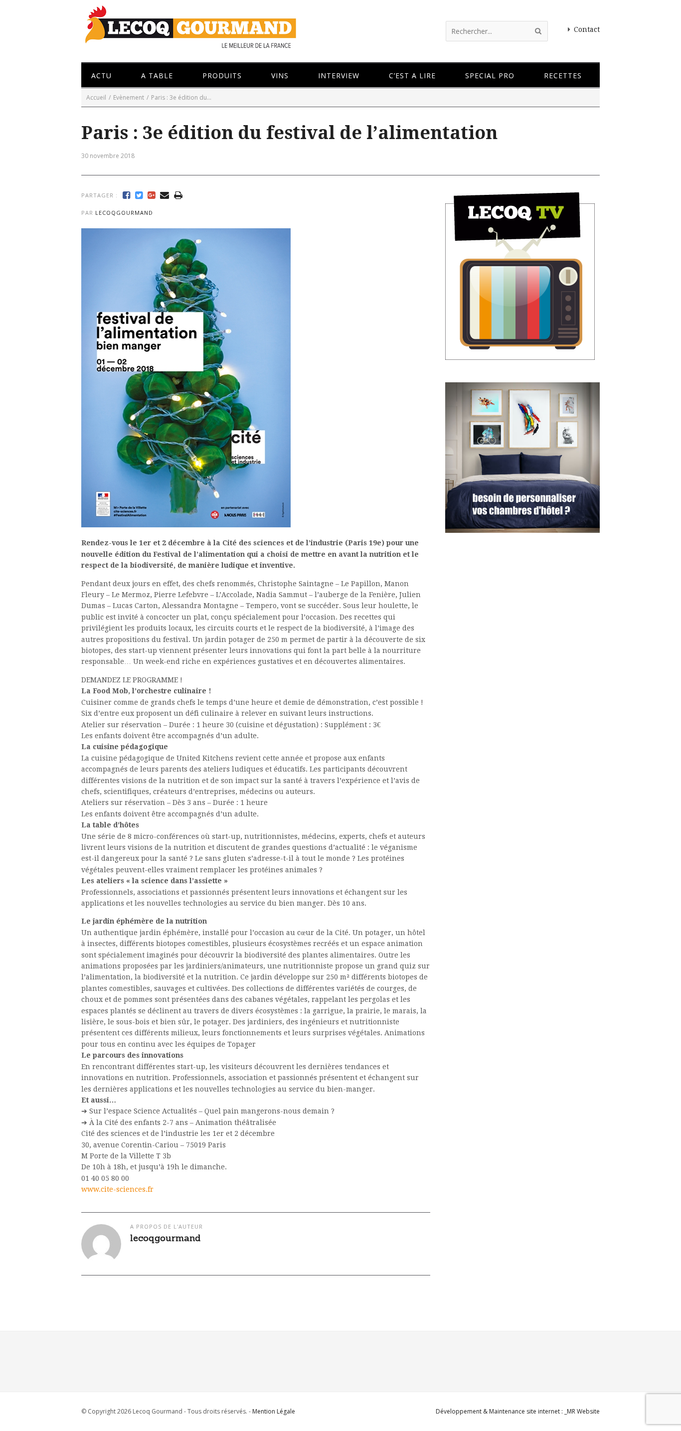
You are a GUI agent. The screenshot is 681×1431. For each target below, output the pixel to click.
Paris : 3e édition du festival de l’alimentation (289, 133)
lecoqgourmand (124, 212)
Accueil (96, 97)
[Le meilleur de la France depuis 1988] (189, 43)
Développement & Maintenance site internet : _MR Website (518, 1411)
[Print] (178, 195)
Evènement (128, 97)
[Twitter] (139, 195)
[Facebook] (126, 195)
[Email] (164, 195)
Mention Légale (273, 1411)
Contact (587, 29)
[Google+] (151, 195)
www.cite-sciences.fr (117, 1189)
